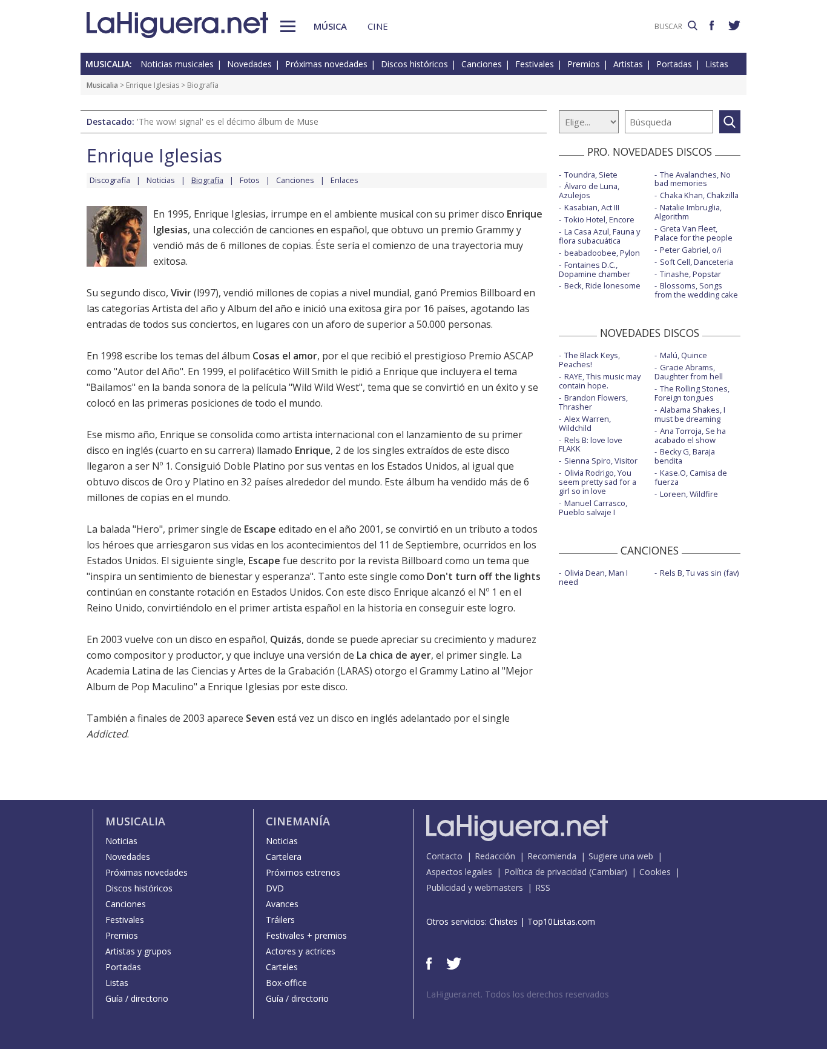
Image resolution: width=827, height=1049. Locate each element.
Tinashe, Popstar (690, 273)
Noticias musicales (177, 64)
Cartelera (283, 856)
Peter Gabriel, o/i (691, 249)
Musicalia (102, 85)
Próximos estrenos (303, 872)
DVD (275, 888)
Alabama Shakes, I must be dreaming (689, 414)
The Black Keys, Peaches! (589, 360)
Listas (716, 64)
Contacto (444, 856)
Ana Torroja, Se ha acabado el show (690, 435)
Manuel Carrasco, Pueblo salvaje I (593, 508)
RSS (542, 887)
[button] (287, 26)
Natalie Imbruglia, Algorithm (688, 212)
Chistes (503, 921)
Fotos (250, 180)
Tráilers (280, 919)
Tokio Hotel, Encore (599, 219)
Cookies (655, 871)
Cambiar (607, 871)
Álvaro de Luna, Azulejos (589, 191)
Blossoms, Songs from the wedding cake (696, 290)
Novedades (249, 64)
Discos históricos (414, 64)
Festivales (534, 64)
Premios (583, 64)
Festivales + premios (306, 935)
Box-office (286, 982)
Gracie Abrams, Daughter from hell (688, 372)
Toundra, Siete (591, 174)
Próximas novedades (326, 64)
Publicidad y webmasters (474, 887)
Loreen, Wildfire (689, 493)
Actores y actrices (300, 951)
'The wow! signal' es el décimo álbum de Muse (227, 121)
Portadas (674, 64)
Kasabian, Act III (591, 207)
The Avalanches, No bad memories (692, 179)
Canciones (481, 64)
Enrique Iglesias (152, 85)
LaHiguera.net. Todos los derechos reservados (517, 994)
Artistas (628, 64)
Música (330, 26)
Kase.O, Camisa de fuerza (690, 477)
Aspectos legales (459, 871)
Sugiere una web (620, 856)
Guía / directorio (136, 998)
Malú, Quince (683, 355)
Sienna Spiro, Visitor (601, 460)
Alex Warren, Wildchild (585, 423)
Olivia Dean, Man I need (593, 577)
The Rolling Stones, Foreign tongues (692, 393)
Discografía (110, 180)
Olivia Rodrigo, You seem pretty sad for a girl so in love (597, 481)
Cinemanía (298, 821)
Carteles (282, 967)
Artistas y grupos (138, 951)
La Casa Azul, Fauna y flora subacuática (599, 236)
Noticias (161, 180)
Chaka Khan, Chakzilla (699, 195)
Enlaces (344, 180)
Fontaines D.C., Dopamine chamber (594, 269)
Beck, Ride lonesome (602, 285)
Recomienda (551, 856)
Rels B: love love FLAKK (590, 445)
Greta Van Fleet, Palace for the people (693, 233)
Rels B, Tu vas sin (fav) (699, 572)
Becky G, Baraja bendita (684, 456)
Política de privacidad (545, 871)
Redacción (495, 856)
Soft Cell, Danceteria (696, 261)
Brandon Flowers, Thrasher (593, 402)
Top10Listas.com (561, 921)
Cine (377, 26)
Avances (282, 904)
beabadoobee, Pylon (602, 252)
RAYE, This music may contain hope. (600, 381)
